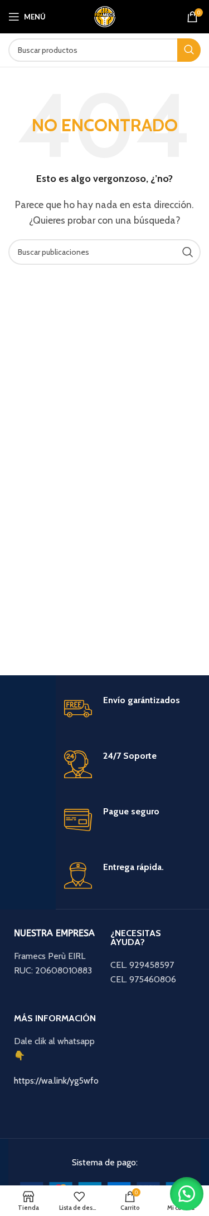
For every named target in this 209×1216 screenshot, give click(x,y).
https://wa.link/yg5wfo (56, 1080)
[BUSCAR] (189, 50)
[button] (186, 1193)
